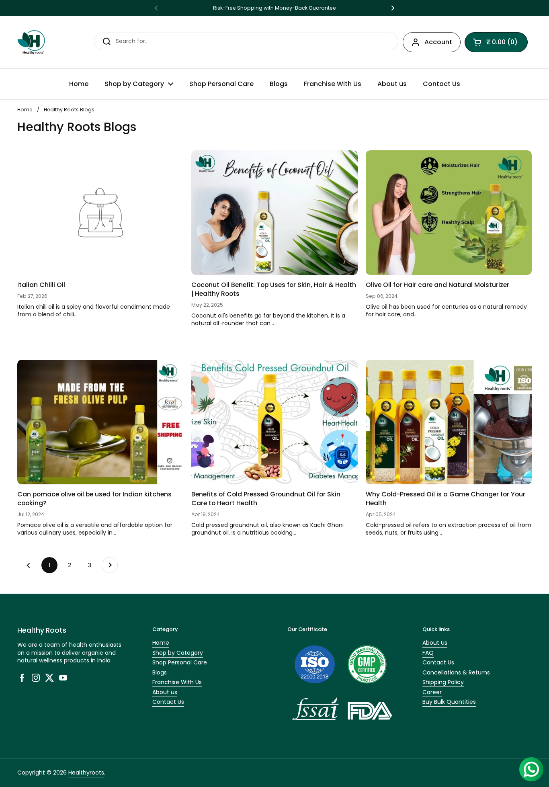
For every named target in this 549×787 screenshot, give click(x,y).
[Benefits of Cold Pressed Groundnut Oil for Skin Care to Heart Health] (274, 422)
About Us (434, 643)
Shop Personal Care (179, 662)
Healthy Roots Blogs (69, 109)
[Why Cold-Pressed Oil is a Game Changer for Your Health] (449, 422)
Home (25, 109)
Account (438, 42)
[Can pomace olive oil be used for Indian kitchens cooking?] (100, 422)
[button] (496, 42)
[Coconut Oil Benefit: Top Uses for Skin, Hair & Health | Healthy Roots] (274, 212)
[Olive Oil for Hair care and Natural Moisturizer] (449, 212)
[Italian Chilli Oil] (100, 212)
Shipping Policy (443, 682)
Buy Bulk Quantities (449, 702)
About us (164, 692)
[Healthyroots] (31, 42)
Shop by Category (177, 653)
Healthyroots (86, 773)
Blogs (159, 672)
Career (432, 692)
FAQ (428, 653)
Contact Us (168, 702)
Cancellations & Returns (456, 672)
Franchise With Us (177, 682)
